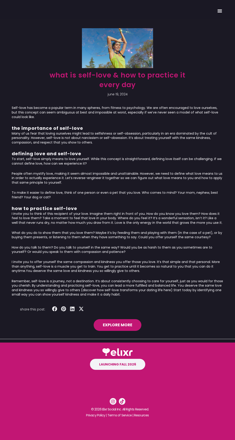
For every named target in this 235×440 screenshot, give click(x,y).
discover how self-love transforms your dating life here (127, 290)
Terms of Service (119, 415)
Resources (141, 415)
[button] (219, 10)
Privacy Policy (95, 415)
